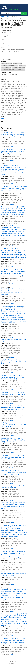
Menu (23, 2)
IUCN (10, 663)
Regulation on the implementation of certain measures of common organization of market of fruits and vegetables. (13, 472)
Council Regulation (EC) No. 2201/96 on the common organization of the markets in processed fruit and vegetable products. (14, 134)
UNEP (13, 663)
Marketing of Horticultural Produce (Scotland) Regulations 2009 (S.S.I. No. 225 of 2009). (14, 361)
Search (24, 13)
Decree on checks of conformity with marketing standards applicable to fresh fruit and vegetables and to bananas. (13, 407)
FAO (17, 663)
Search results (5, 16)
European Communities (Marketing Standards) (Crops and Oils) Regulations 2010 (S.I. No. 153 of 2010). (13, 377)
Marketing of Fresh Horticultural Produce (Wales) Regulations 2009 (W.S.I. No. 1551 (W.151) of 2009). (13, 424)
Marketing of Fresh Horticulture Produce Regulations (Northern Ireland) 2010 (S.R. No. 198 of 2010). (13, 457)
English (3, 118)
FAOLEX (6, 45)
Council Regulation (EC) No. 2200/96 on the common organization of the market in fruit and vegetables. (13, 151)
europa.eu (4, 123)
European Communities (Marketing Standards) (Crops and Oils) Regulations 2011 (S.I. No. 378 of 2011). (13, 440)
